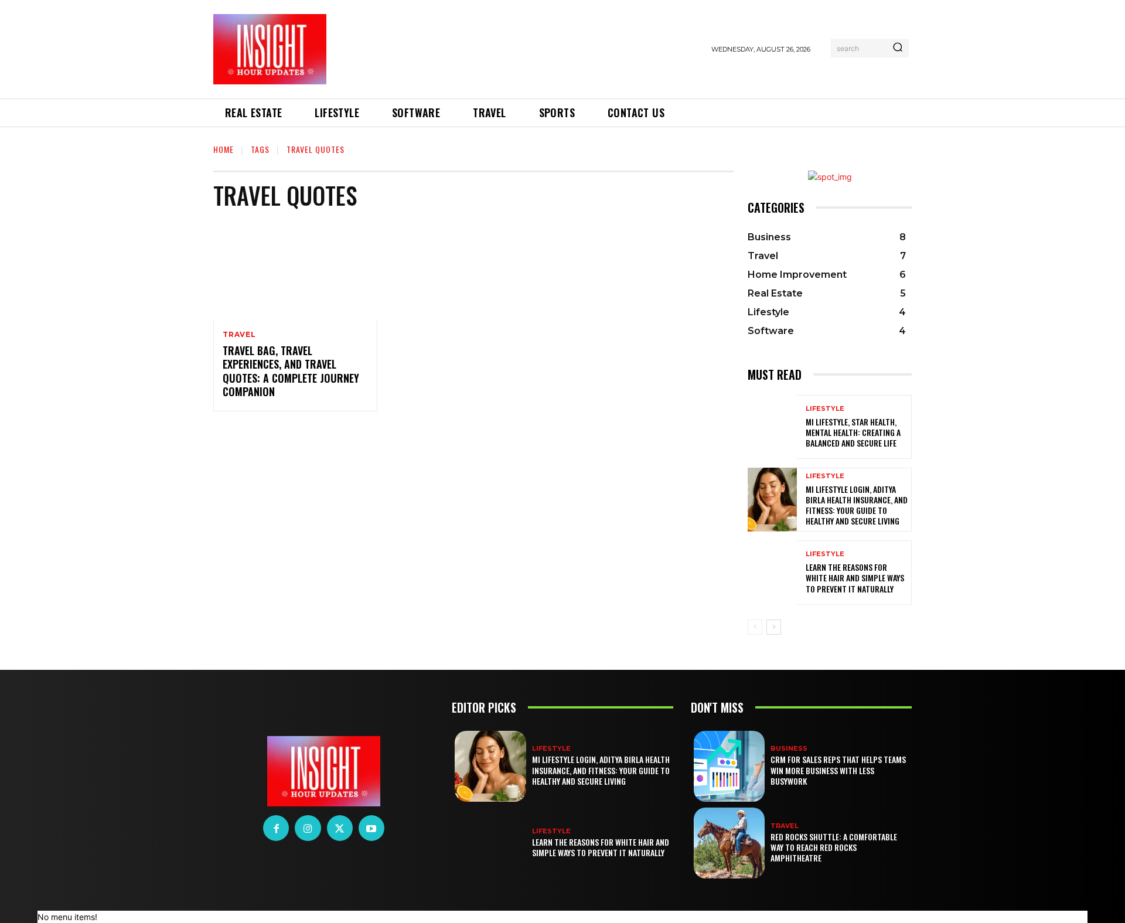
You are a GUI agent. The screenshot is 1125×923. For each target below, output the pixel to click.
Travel (239, 334)
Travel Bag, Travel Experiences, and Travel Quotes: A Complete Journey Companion (291, 371)
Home (223, 149)
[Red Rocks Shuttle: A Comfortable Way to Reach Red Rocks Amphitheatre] (729, 843)
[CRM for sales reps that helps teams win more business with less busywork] (729, 766)
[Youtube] (371, 828)
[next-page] (773, 627)
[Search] (898, 48)
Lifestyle (825, 409)
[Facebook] (276, 828)
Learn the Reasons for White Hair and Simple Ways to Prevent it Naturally (855, 577)
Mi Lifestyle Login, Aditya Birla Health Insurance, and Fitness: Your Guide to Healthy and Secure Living (857, 505)
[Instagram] (308, 828)
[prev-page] (755, 627)
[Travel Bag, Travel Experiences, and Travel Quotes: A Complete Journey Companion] (295, 270)
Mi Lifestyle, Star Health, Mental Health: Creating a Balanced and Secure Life (853, 432)
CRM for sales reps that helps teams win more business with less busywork (838, 769)
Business (789, 748)
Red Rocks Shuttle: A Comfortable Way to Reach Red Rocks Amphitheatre (834, 847)
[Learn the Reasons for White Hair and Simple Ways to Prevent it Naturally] (772, 572)
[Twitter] (340, 828)
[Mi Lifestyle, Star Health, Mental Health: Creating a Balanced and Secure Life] (772, 427)
